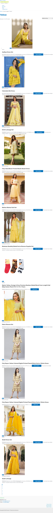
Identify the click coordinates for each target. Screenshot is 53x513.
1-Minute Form (4, 9)
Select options (38, 54)
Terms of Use (49, 504)
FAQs (3, 7)
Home (3, 5)
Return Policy (49, 506)
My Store (3, 6)
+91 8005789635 (6, 502)
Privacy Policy (48, 505)
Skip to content (3, 0)
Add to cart (35, 289)
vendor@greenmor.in (6, 500)
